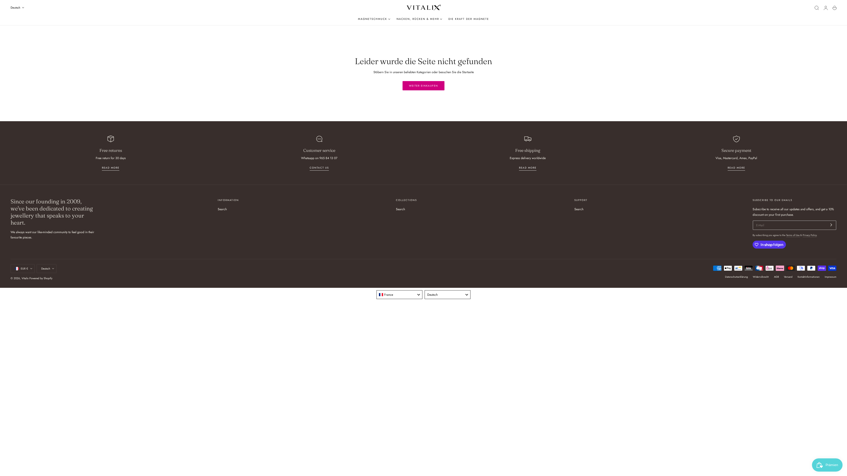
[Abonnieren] (831, 224)
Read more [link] (110, 167)
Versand (788, 277)
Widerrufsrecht (761, 277)
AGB (776, 277)
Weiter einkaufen (423, 85)
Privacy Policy (810, 235)
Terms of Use (793, 235)
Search (222, 209)
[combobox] (399, 294)
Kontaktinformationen (809, 277)
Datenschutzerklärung (736, 277)
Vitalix (25, 278)
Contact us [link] (319, 167)
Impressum (830, 277)
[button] (817, 8)
